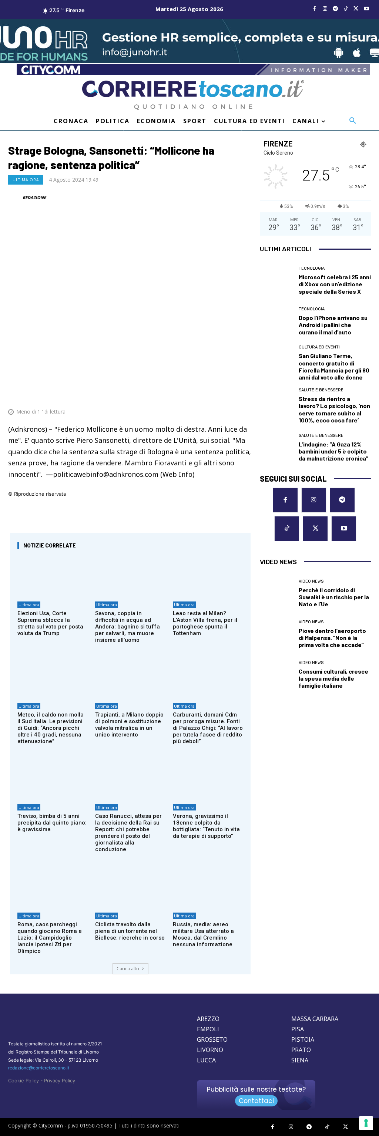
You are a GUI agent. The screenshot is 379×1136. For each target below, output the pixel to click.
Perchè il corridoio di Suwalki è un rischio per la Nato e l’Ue (334, 596)
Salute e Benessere (321, 390)
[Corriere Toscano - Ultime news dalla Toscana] (193, 95)
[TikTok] (346, 9)
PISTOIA (302, 1039)
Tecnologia (312, 268)
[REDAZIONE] (14, 197)
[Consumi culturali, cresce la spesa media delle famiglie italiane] (276, 674)
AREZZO (208, 1019)
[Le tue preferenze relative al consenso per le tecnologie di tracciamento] (366, 1123)
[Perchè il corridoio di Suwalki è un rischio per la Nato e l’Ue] (276, 593)
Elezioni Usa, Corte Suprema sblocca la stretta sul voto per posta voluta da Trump (50, 623)
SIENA (299, 1060)
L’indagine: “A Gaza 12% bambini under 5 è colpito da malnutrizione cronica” (333, 451)
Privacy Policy (59, 1080)
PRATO (301, 1050)
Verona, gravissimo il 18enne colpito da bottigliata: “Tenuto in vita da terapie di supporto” (206, 826)
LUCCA (206, 1060)
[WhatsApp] (210, 393)
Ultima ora (26, 179)
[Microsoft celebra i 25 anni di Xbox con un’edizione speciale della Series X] (276, 280)
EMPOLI (208, 1029)
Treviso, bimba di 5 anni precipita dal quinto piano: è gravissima (52, 823)
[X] (356, 9)
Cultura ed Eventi (319, 347)
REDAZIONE (34, 197)
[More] (244, 393)
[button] (353, 121)
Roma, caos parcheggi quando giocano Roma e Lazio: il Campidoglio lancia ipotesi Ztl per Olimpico (49, 937)
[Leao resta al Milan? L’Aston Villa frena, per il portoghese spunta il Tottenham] (208, 576)
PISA (297, 1029)
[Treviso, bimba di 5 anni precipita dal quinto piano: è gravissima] (52, 779)
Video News (311, 581)
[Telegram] (335, 9)
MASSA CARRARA (314, 1019)
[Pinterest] (193, 393)
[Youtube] (366, 9)
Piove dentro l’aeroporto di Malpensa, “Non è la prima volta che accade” (332, 637)
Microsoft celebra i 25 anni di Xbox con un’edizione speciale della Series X (335, 283)
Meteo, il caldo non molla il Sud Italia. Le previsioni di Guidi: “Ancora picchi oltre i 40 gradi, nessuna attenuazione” (50, 728)
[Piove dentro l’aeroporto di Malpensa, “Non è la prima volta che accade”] (276, 634)
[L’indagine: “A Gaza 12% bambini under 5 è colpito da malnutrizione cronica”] (276, 447)
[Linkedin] (227, 393)
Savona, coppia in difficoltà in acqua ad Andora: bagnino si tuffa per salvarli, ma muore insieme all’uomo (127, 626)
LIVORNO (210, 1050)
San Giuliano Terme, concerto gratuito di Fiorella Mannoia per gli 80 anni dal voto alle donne (334, 366)
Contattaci (256, 1100)
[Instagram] (325, 9)
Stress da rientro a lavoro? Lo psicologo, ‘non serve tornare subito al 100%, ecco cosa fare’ (334, 409)
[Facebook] (314, 9)
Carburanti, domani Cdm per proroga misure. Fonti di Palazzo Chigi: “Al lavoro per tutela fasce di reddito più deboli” (208, 728)
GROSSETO (212, 1039)
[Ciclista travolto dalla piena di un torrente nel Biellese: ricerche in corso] (130, 887)
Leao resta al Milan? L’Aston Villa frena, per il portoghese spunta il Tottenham (205, 623)
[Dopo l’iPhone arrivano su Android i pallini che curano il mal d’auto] (276, 321)
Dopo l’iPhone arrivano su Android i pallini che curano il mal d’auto (333, 324)
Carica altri (128, 968)
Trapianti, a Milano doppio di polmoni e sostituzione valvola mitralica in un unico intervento (129, 724)
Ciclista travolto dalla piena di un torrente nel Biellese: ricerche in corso (130, 931)
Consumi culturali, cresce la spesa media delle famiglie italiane (333, 678)
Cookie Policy (23, 1080)
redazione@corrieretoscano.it (38, 1068)
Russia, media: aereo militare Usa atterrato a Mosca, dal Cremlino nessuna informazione (203, 934)
